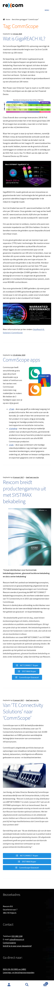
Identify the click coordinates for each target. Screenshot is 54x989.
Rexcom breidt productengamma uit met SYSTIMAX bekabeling (24, 492)
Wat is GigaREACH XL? (24, 38)
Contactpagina (9, 942)
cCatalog (13, 428)
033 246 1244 (17, 936)
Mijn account (9, 984)
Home (8, 19)
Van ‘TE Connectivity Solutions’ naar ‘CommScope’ (23, 711)
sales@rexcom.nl (16, 939)
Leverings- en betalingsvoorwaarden (18, 972)
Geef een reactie (32, 477)
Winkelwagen (41, 982)
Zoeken (27, 984)
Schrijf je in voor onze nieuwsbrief (17, 946)
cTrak (11, 409)
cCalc (11, 444)
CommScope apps (21, 359)
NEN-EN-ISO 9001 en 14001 (14, 969)
